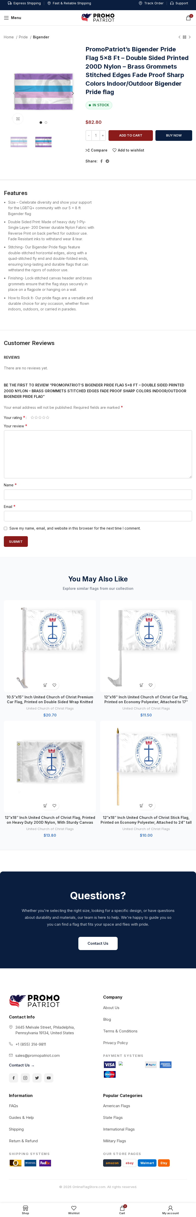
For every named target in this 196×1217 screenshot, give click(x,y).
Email (10, 506)
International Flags (119, 1129)
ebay (129, 1163)
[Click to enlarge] (18, 119)
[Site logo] (98, 17)
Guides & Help (21, 1117)
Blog (107, 1019)
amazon (112, 1163)
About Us (111, 1007)
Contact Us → (22, 1065)
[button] (45, 685)
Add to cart (130, 135)
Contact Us (98, 943)
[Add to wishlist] (54, 685)
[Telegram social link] (107, 161)
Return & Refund (23, 1140)
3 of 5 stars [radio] (40, 417)
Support (182, 3)
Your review (15, 425)
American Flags (116, 1105)
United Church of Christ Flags (50, 708)
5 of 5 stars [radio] (48, 417)
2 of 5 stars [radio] (36, 417)
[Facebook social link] (101, 161)
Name (10, 484)
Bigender (41, 37)
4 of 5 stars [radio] (44, 417)
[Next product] (189, 37)
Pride (24, 37)
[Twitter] (37, 1078)
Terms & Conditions (120, 1031)
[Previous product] (179, 37)
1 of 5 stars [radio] (32, 417)
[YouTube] (48, 1078)
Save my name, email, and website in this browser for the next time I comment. (75, 528)
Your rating (14, 417)
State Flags (113, 1117)
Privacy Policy (115, 1042)
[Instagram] (25, 1078)
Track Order (154, 3)
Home (9, 37)
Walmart (147, 1163)
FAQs (13, 1105)
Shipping (16, 1129)
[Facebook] (13, 1078)
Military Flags (114, 1140)
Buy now (174, 135)
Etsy (164, 1163)
